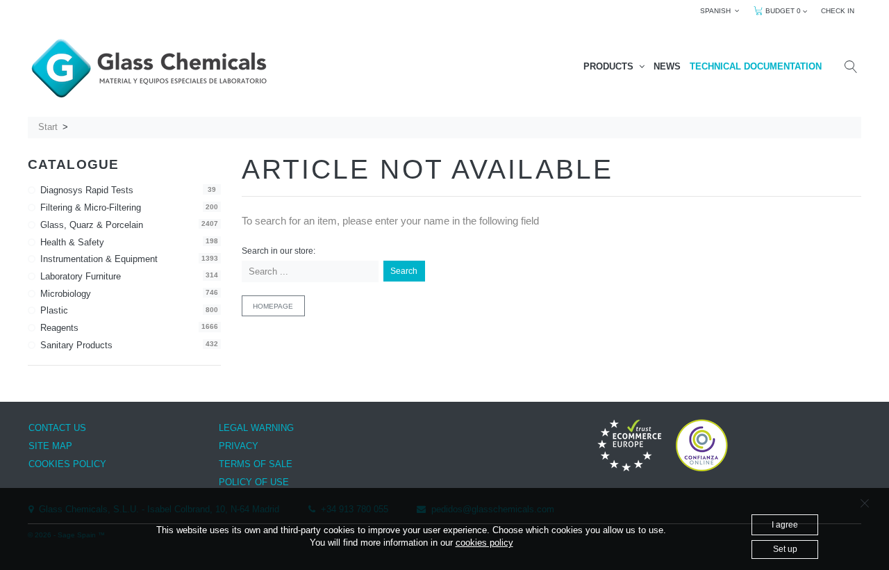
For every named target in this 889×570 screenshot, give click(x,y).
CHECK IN (837, 11)
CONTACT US (57, 428)
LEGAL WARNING (256, 428)
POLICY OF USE (254, 482)
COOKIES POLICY (67, 464)
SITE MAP (50, 446)
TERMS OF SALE (255, 464)
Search (403, 271)
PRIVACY (238, 446)
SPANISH (717, 11)
